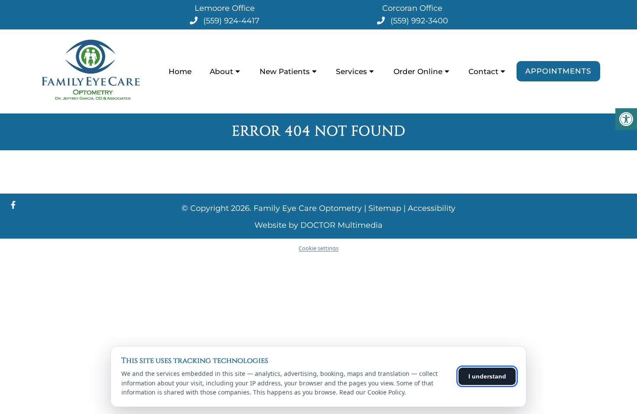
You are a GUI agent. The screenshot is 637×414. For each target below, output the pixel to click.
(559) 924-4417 (231, 21)
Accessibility (431, 208)
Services (351, 71)
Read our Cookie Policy (371, 392)
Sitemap (384, 208)
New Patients (285, 71)
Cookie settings (318, 248)
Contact (483, 71)
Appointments (558, 71)
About (221, 71)
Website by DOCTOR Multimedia (318, 225)
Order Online (417, 71)
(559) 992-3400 (419, 21)
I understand (487, 376)
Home (180, 71)
